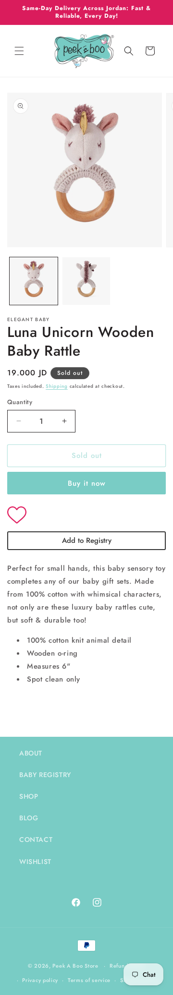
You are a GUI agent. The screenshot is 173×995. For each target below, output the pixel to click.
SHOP (28, 796)
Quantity (19, 402)
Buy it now (87, 483)
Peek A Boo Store (75, 966)
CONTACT (35, 839)
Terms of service (89, 980)
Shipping (57, 386)
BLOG (28, 818)
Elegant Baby (28, 319)
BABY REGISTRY (45, 774)
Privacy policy (40, 980)
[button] (19, 50)
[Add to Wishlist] (86, 516)
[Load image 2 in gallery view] (86, 281)
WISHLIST (35, 861)
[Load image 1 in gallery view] (34, 281)
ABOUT (30, 753)
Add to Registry (86, 540)
